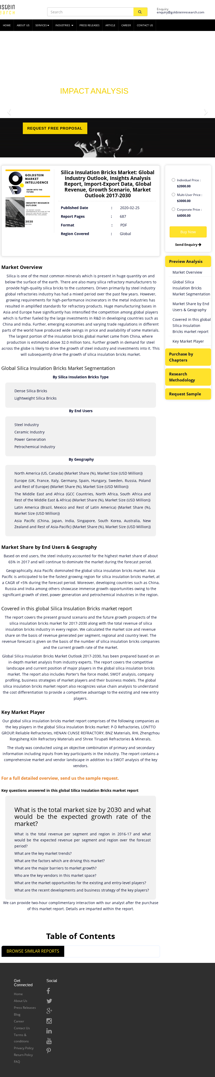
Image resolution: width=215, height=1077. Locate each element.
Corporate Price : (189, 212)
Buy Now (188, 231)
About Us (20, 1001)
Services (41, 25)
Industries (63, 25)
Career (126, 25)
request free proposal (55, 128)
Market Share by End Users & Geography (191, 306)
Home (18, 994)
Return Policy (23, 1055)
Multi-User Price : (189, 198)
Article (110, 25)
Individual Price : (189, 183)
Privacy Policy (24, 1048)
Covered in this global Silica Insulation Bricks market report (192, 325)
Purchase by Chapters (181, 357)
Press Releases (89, 25)
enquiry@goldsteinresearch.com (180, 12)
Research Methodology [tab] (182, 377)
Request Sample (185, 393)
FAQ (17, 1061)
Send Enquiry (186, 244)
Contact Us (22, 1028)
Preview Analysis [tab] (185, 261)
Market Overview (187, 272)
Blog (17, 1014)
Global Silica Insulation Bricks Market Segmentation (191, 287)
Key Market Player (188, 341)
